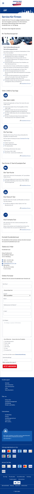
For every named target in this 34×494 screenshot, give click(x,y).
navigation (3, 3)
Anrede (5, 293)
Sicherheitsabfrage (7, 357)
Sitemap (12, 485)
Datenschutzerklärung (20, 354)
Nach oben (17, 491)
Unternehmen (21, 479)
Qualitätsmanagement (11, 401)
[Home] (15, 482)
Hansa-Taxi (8, 399)
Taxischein (8, 420)
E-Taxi (6, 348)
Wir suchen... (8, 421)
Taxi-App (7, 345)
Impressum (17, 485)
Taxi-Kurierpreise (9, 386)
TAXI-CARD (7, 343)
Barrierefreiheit (5, 485)
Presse (7, 416)
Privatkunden (12, 476)
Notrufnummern (9, 390)
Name (5, 298)
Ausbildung (8, 403)
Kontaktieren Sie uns (26, 83)
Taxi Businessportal (9, 341)
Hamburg (29, 476)
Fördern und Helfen (10, 405)
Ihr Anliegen (5, 320)
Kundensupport (12, 479)
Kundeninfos (8, 414)
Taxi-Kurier (7, 346)
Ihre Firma (5, 284)
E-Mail (5, 311)
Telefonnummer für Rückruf (10, 305)
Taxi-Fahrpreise (9, 384)
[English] (18, 482)
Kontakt (7, 383)
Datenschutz (24, 485)
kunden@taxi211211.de (10, 263)
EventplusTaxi (8, 350)
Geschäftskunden (21, 476)
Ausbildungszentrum (10, 418)
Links (6, 388)
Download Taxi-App (24, 138)
